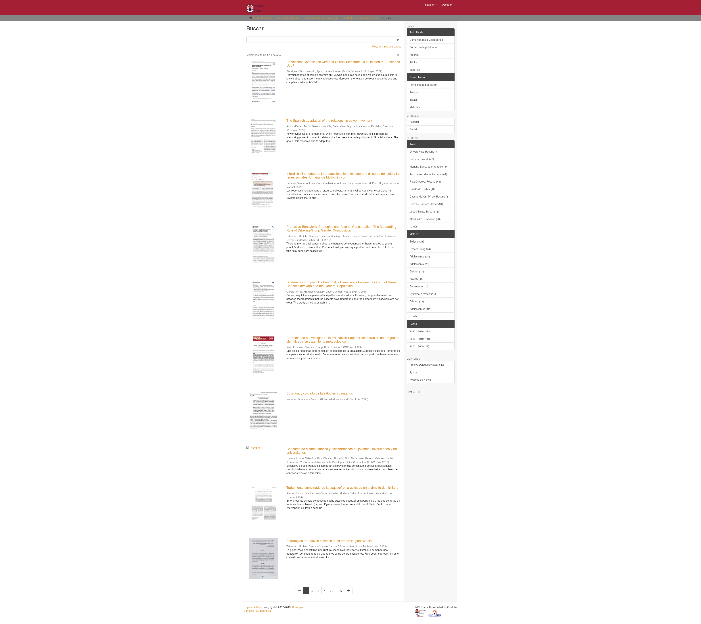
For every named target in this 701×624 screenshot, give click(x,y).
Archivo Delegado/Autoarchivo (427, 364)
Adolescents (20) (419, 264)
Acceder (414, 122)
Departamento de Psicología (321, 18)
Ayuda (413, 372)
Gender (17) (417, 271)
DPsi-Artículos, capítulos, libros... (361, 18)
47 (340, 590)
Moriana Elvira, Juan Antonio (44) (429, 166)
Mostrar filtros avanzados (386, 46)
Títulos (413, 62)
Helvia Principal (262, 18)
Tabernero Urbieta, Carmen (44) (428, 174)
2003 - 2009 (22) (419, 346)
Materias (415, 69)
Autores (414, 54)
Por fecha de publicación (424, 47)
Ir (398, 39)
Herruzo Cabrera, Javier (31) (426, 204)
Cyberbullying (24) (420, 249)
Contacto (249, 610)
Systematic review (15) (423, 294)
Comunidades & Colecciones (426, 39)
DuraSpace (298, 607)
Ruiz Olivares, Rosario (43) (425, 181)
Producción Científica (288, 18)
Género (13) (417, 301)
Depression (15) (419, 286)
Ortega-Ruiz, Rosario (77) (425, 151)
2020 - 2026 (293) (420, 331)
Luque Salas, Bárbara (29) (425, 211)
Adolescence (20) (420, 256)
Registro (414, 129)
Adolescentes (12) (420, 309)
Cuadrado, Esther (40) (423, 189)
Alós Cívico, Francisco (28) (425, 219)
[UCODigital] (435, 613)
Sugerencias (263, 610)
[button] (431, 4)
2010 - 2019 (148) (420, 339)
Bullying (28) (417, 241)
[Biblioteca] (420, 613)
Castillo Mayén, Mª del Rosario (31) (430, 196)
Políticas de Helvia (420, 379)
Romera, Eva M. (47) (422, 159)
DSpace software (253, 607)
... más (413, 226)
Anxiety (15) (417, 279)
